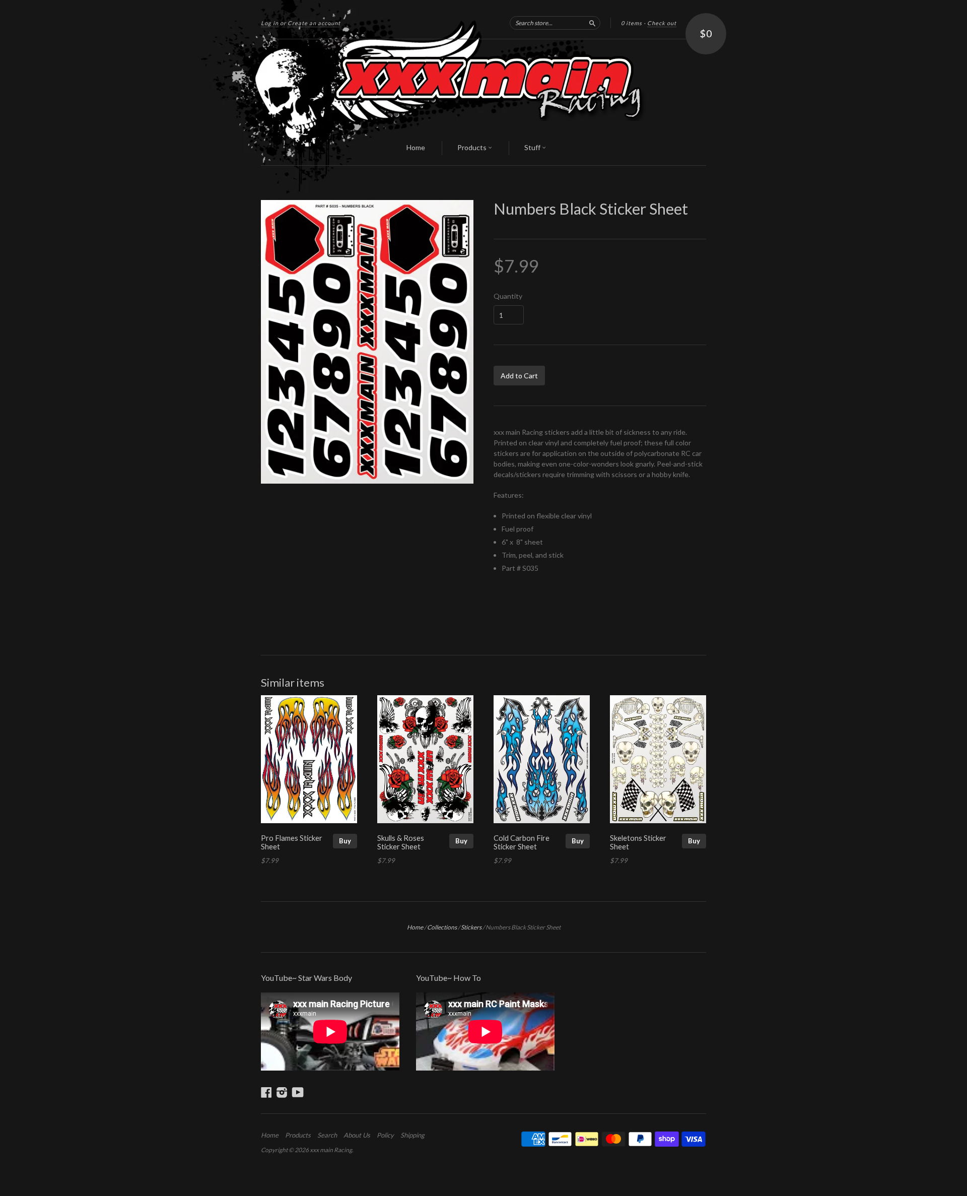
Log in (270, 23)
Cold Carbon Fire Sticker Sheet (521, 842)
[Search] (592, 23)
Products (472, 147)
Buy (345, 841)
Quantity (508, 296)
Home (415, 147)
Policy (385, 1135)
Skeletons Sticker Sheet (638, 842)
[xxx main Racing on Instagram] (282, 1092)
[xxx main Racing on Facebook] (266, 1092)
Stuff (533, 147)
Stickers (471, 927)
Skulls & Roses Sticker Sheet (400, 842)
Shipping (412, 1135)
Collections (442, 927)
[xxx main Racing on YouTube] (298, 1092)
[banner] (483, 85)
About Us (356, 1135)
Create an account (314, 23)
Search (327, 1135)
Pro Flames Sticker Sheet (291, 842)
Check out (661, 23)
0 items (631, 23)
